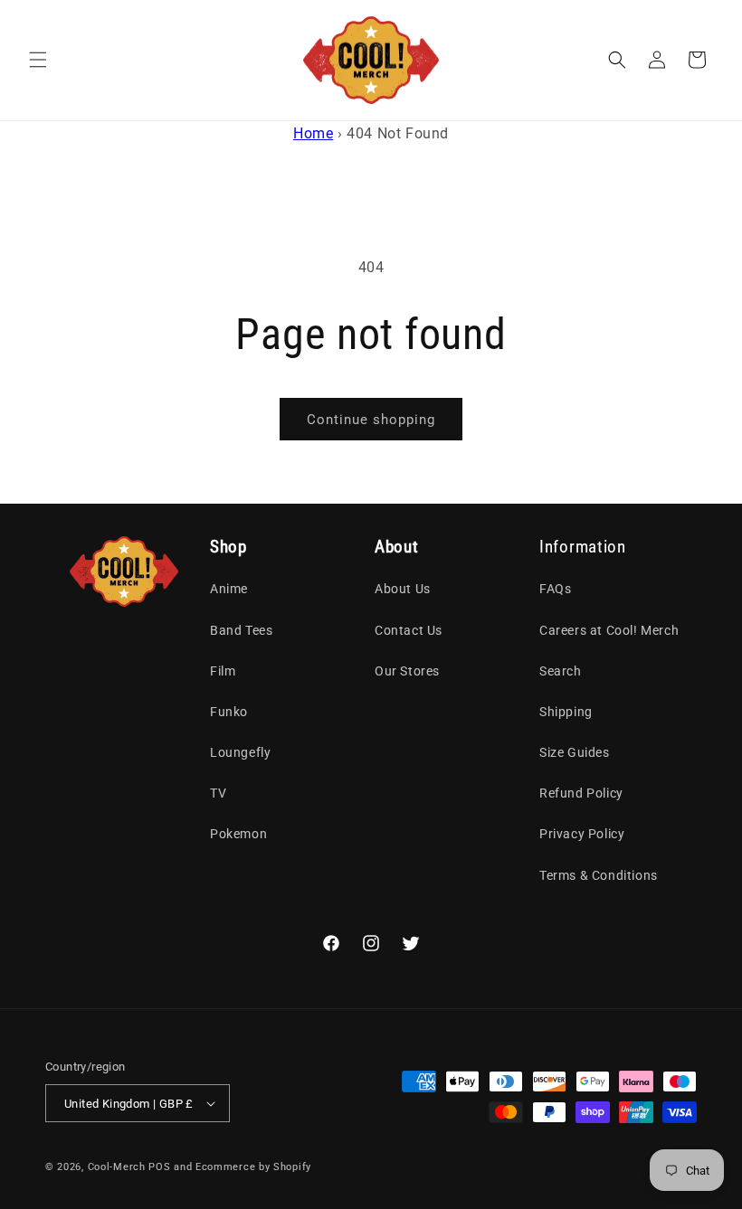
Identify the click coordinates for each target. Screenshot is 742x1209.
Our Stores (407, 671)
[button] (38, 60)
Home (313, 133)
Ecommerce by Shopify (253, 1167)
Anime (229, 588)
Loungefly (240, 752)
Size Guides (574, 752)
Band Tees (241, 630)
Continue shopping (371, 419)
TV (218, 793)
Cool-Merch (117, 1167)
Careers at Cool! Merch (609, 630)
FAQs (555, 588)
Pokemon (238, 833)
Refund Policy (581, 793)
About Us (403, 588)
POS (159, 1167)
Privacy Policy (581, 833)
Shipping (566, 711)
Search (560, 671)
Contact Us (408, 630)
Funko (229, 711)
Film (222, 671)
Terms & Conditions (598, 875)
